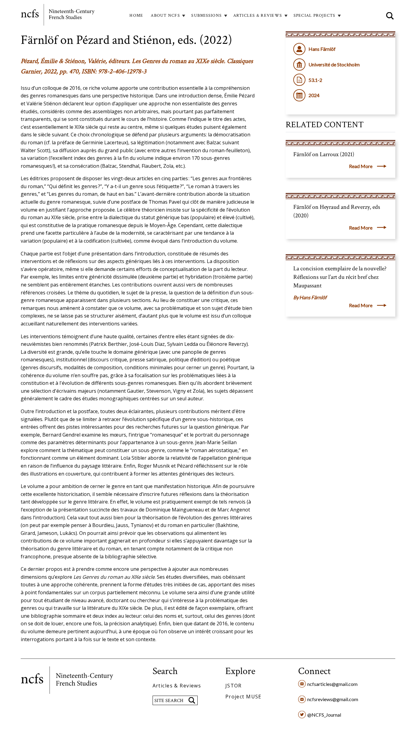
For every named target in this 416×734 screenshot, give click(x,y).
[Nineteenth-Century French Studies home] (58, 16)
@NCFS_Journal (324, 715)
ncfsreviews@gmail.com (332, 699)
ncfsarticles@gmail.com (332, 684)
